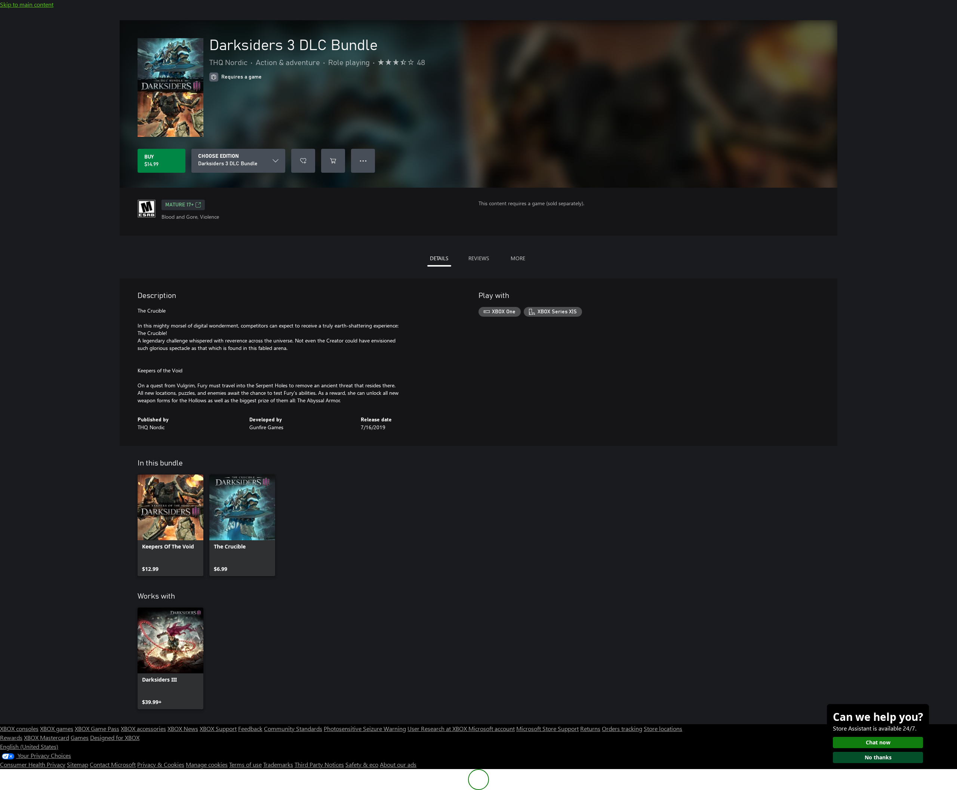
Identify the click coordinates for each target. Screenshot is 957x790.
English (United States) (29, 746)
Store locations (663, 728)
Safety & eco (361, 764)
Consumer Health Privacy (32, 764)
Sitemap (77, 764)
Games (80, 737)
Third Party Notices (319, 764)
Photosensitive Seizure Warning (365, 728)
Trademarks (278, 764)
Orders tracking (622, 728)
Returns (590, 728)
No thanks (878, 757)
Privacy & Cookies (160, 764)
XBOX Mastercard (46, 737)
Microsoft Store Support (547, 728)
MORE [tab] (518, 258)
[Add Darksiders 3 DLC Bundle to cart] (333, 161)
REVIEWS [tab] (478, 258)
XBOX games (56, 728)
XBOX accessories (143, 728)
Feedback (250, 728)
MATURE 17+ (179, 205)
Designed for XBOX (114, 737)
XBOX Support (218, 728)
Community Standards (293, 728)
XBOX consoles (19, 728)
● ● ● (363, 161)
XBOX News (182, 728)
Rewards (11, 737)
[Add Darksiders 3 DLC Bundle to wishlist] (303, 161)
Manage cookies (207, 764)
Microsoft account (491, 728)
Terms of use (245, 764)
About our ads (398, 764)
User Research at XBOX (437, 728)
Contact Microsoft (113, 764)
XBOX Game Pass (97, 728)
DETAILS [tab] (439, 258)
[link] (170, 525)
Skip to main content (26, 4)
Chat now (878, 742)
